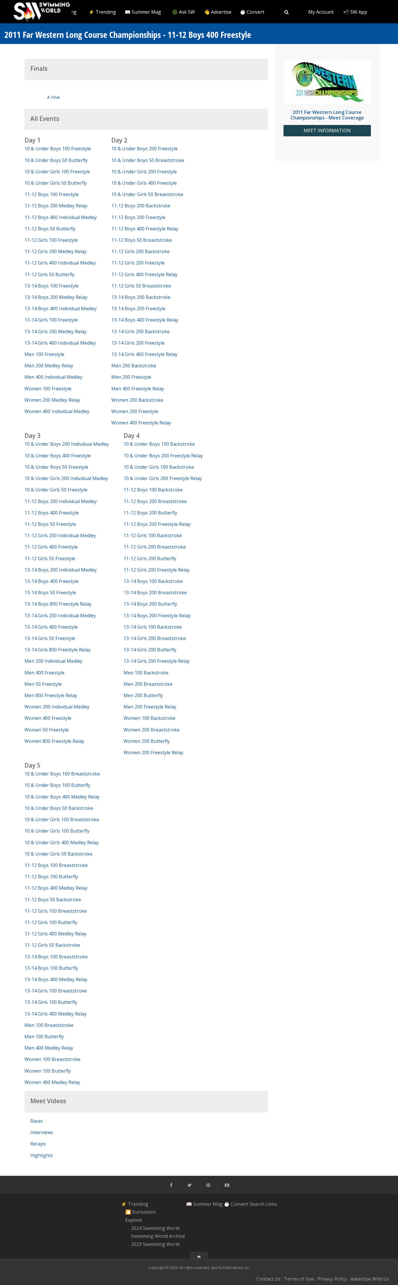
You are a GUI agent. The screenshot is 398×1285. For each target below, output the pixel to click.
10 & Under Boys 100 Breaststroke (62, 774)
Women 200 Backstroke (137, 400)
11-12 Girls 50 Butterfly (49, 274)
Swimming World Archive (158, 1236)
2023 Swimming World (155, 1244)
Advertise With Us (370, 1279)
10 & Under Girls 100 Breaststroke (61, 819)
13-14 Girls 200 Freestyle (138, 343)
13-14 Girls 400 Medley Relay (55, 1014)
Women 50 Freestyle (46, 730)
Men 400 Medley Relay (48, 1048)
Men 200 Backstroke (133, 365)
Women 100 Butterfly (47, 1071)
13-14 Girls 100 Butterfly (50, 1002)
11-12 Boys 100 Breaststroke (56, 865)
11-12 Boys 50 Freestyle (50, 524)
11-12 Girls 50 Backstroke (52, 945)
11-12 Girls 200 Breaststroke (155, 547)
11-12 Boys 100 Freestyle (51, 194)
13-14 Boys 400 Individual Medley (60, 308)
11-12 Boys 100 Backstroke (153, 489)
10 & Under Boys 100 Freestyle (57, 148)
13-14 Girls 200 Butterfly (150, 649)
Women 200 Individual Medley (56, 707)
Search (256, 1204)
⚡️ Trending (102, 12)
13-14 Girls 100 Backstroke (153, 627)
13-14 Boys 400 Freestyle (51, 581)
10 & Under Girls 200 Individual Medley (66, 478)
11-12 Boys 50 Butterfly (49, 228)
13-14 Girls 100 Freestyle (51, 320)
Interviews (41, 1132)
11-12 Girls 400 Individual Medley (60, 263)
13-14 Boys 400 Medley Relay (55, 979)
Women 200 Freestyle (134, 411)
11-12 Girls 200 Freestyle (138, 263)
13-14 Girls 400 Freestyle (51, 627)
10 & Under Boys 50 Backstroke (58, 808)
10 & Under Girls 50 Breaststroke (147, 194)
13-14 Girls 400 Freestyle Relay (144, 354)
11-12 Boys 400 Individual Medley (60, 217)
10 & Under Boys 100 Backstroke (159, 444)
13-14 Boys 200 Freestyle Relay (157, 615)
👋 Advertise (217, 12)
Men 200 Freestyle (131, 377)
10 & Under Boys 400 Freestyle (57, 455)
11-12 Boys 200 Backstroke (140, 205)
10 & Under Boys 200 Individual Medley (66, 444)
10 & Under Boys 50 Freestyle (56, 467)
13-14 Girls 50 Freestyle (49, 638)
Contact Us (268, 1279)
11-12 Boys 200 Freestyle (138, 217)
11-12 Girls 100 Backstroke (153, 535)
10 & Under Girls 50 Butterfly (55, 183)
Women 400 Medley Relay (52, 1082)
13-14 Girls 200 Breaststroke (155, 638)
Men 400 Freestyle (44, 672)
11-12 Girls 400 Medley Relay (55, 933)
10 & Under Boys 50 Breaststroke (147, 160)
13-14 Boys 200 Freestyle (138, 308)
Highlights (41, 1155)
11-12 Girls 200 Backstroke (140, 251)
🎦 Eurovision (140, 1212)
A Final (53, 97)
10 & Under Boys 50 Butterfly (56, 160)
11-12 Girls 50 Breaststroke (141, 286)
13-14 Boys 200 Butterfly (150, 604)
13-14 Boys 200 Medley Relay (55, 297)
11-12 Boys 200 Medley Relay (55, 205)
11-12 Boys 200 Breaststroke (155, 501)
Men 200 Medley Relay (48, 365)
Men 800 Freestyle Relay (50, 695)
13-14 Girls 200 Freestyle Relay (157, 661)
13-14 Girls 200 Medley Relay (55, 331)
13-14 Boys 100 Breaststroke (56, 956)
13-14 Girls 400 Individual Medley (60, 343)
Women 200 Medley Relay (52, 400)
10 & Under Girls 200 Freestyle (144, 171)
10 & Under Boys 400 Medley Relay (62, 797)
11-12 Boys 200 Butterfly (150, 513)
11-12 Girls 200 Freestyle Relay (157, 570)
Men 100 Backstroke (146, 672)
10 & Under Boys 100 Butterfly (57, 785)
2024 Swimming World (155, 1228)
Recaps (38, 1144)
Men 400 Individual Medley (53, 377)
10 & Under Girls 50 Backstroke (58, 854)
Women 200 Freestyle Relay (153, 752)
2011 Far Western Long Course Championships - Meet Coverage (327, 115)
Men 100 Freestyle (44, 354)
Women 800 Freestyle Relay (54, 741)
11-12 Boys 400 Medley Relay (55, 888)
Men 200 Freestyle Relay (150, 707)
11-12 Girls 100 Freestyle (51, 240)
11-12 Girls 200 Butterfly (150, 558)
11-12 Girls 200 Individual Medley (60, 535)
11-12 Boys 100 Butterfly (51, 876)
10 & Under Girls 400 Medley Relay (61, 842)
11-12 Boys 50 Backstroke (52, 899)
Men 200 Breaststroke (148, 684)
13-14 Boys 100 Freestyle (51, 286)
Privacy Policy (332, 1279)
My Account (321, 12)
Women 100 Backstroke (149, 718)
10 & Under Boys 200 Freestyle (144, 148)
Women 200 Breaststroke (151, 730)
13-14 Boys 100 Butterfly (51, 968)
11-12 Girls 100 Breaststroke (55, 911)
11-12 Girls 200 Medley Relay (55, 251)
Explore (133, 1220)
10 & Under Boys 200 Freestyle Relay (163, 455)
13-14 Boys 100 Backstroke (153, 581)
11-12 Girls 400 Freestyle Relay (144, 274)
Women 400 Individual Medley (56, 411)
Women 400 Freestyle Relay (141, 422)
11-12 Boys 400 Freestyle (51, 513)
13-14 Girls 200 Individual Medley (60, 615)
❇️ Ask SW (183, 12)
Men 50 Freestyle (43, 684)
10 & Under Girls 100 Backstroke (159, 467)
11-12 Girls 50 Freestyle (49, 558)
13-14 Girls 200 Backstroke (140, 331)
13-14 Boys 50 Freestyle (50, 592)
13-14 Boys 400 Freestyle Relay (144, 320)
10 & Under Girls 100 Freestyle (57, 171)
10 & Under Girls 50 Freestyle (55, 489)
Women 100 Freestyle (47, 388)
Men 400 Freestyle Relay (137, 388)
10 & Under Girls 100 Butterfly (56, 831)
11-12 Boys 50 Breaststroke (141, 240)
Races (36, 1121)
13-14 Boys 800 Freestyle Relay (57, 604)
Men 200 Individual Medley (53, 661)
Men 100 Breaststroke (48, 1025)
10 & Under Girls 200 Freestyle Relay (163, 478)
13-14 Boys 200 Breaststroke (155, 592)
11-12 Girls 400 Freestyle (51, 547)
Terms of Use (299, 1279)
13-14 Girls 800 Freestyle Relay (57, 649)
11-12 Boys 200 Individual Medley (60, 501)
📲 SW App (355, 12)
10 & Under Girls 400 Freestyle (144, 183)
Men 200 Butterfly (143, 695)
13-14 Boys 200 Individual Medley (60, 570)
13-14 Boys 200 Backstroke (140, 297)
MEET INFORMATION (327, 130)
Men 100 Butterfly (44, 1036)
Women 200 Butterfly (147, 741)
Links (271, 1204)
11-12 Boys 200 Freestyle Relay (157, 524)
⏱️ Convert (252, 12)
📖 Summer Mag (143, 12)
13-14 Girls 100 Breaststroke (55, 991)
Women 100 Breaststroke (52, 1059)
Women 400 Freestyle (47, 718)
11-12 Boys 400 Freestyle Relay (144, 228)
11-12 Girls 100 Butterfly (50, 922)
